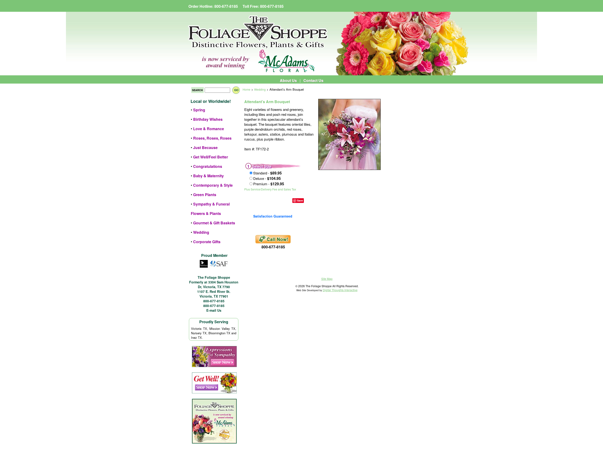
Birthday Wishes (208, 119)
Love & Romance (208, 128)
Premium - (268, 183)
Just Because (205, 147)
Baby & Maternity (208, 175)
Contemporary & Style (213, 185)
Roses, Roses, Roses (212, 138)
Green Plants (204, 194)
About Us (288, 80)
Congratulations (207, 166)
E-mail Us (213, 310)
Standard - (267, 172)
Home (246, 89)
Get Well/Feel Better (210, 157)
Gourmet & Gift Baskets (214, 223)
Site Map (327, 279)
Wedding (201, 232)
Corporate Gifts (206, 241)
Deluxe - (267, 178)
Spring (199, 110)
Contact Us (313, 80)
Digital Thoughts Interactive (340, 290)
